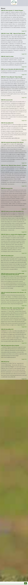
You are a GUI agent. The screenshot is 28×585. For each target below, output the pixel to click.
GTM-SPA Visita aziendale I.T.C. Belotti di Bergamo (12, 10)
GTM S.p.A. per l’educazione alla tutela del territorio (12, 69)
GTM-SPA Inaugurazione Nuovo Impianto (10, 345)
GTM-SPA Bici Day (5, 361)
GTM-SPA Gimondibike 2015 (7, 123)
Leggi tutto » (24, 31)
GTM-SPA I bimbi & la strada (7, 56)
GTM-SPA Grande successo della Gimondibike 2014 (12, 211)
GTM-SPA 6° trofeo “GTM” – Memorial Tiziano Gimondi (13, 33)
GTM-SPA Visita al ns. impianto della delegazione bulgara (13, 234)
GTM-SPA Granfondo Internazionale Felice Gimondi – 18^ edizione (13, 293)
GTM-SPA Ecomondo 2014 (7, 188)
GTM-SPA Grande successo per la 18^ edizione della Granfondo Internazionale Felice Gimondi (12, 274)
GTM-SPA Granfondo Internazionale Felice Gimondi (12, 142)
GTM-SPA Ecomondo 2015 (7, 99)
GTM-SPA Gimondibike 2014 (7, 255)
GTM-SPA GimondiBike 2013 (7, 329)
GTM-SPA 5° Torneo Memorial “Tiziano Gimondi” (11, 77)
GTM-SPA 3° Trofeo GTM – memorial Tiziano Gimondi (12, 308)
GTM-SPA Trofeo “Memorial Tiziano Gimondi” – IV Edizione (14, 165)
